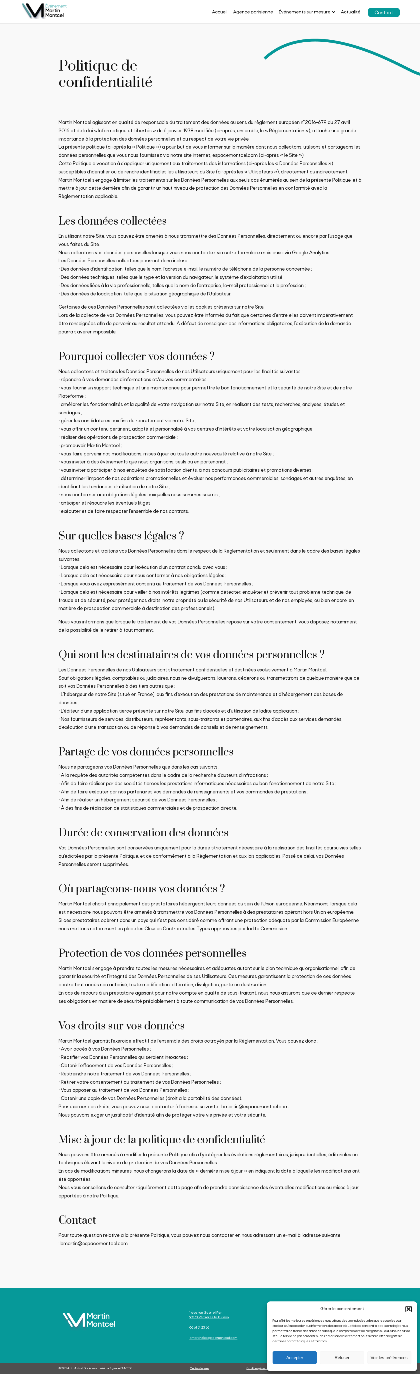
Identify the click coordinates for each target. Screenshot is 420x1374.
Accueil (219, 12)
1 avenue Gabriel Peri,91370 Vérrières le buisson (209, 1315)
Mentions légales (199, 1368)
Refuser (342, 1357)
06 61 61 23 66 (199, 1327)
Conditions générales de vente (265, 1368)
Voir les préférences (389, 1357)
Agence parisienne (253, 12)
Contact (384, 13)
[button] (408, 1309)
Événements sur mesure (305, 12)
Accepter (294, 1357)
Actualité (351, 12)
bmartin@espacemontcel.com (255, 1107)
